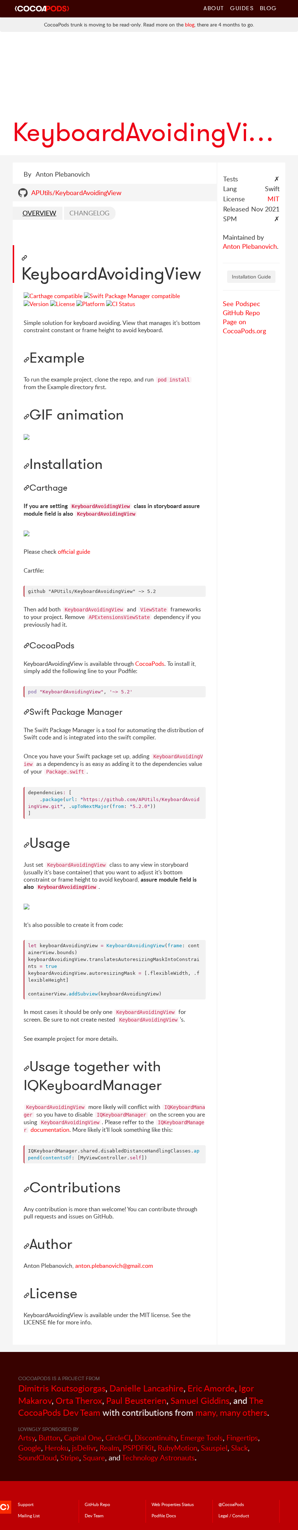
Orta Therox (79, 1400)
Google (29, 1448)
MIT (273, 198)
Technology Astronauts (158, 1458)
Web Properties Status (173, 1504)
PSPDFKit (138, 1448)
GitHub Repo (241, 312)
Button (49, 1438)
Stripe (69, 1458)
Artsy (26, 1438)
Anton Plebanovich (250, 246)
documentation (50, 1130)
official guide (74, 552)
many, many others (231, 1412)
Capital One (83, 1438)
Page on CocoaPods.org (244, 326)
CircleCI (118, 1438)
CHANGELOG (89, 213)
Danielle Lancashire (146, 1388)
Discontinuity (155, 1438)
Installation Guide (251, 276)
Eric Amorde (211, 1388)
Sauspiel (214, 1448)
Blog (268, 8)
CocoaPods (149, 664)
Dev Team (94, 1515)
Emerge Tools (201, 1438)
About (214, 8)
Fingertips (242, 1438)
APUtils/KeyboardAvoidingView (76, 192)
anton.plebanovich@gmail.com (114, 1266)
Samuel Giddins (199, 1400)
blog (189, 24)
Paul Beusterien (136, 1400)
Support (25, 1504)
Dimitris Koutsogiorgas (61, 1388)
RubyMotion (177, 1448)
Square (94, 1458)
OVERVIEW (39, 213)
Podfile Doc (164, 1515)
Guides (242, 8)
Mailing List (29, 1515)
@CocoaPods (231, 1504)
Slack (239, 1448)
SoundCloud (37, 1458)
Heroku (56, 1448)
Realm (109, 1448)
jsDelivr (84, 1448)
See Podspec (241, 303)
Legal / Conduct (233, 1515)
